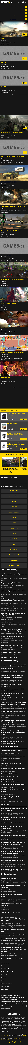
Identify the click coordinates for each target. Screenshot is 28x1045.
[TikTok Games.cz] (18, 1042)
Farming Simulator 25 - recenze (11, 763)
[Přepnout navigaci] (21, 2)
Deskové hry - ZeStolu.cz (12, 959)
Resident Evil (14, 549)
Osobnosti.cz (13, 999)
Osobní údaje (19, 1034)
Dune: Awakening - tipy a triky (11, 655)
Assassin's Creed (14, 490)
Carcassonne (5, 963)
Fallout (14, 517)
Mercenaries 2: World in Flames (12, 156)
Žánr (13, 10)
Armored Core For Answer (10, 230)
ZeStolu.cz (4, 999)
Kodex (24, 1034)
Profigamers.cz (21, 997)
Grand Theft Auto (14, 496)
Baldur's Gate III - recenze (9, 776)
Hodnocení (13, 19)
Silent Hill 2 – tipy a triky (9, 657)
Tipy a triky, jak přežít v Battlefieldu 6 (13, 583)
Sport (15, 995)
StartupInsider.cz (6, 1008)
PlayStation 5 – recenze (8, 878)
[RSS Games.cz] (21, 1042)
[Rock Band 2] (14, 369)
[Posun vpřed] (25, 461)
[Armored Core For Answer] (14, 221)
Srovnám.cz (22, 1006)
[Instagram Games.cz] (12, 1042)
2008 (13, 13)
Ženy (19, 995)
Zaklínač (14, 506)
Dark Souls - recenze (8, 794)
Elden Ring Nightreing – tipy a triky (12, 645)
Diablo (14, 533)
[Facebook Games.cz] (7, 1042)
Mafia (14, 501)
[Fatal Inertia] (14, 246)
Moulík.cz (5, 1004)
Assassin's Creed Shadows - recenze (13, 756)
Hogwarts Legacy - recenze (10, 766)
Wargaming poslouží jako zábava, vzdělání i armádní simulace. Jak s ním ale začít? (13, 949)
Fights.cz (12, 1004)
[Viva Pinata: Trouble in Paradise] (14, 270)
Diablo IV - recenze (7, 779)
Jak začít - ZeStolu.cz (10, 913)
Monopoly (4, 975)
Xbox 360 (13, 6)
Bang (3, 966)
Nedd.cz (24, 1001)
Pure (2, 38)
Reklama (3, 1034)
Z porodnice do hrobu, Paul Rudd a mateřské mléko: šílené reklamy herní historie (13, 726)
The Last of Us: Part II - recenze (11, 753)
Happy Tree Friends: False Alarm (12, 352)
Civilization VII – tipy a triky (10, 606)
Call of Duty (14, 528)
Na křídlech (5, 989)
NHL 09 (3, 62)
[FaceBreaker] (14, 319)
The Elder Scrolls (14, 512)
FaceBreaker (5, 328)
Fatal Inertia (6, 255)
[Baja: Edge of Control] (14, 173)
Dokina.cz (19, 1004)
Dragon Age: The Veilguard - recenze (13, 784)
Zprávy (10, 995)
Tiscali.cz (4, 995)
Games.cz (12, 997)
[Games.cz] (6, 2)
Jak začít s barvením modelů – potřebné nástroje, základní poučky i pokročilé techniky (13, 925)
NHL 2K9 (4, 87)
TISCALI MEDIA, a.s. (17, 1038)
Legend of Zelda (14, 565)
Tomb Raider (14, 538)
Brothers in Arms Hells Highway (13, 132)
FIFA (14, 544)
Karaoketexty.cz (6, 1001)
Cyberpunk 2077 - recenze (9, 774)
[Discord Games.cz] (15, 1042)
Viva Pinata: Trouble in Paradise (12, 279)
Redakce (8, 1034)
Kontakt (3, 1035)
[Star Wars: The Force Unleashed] (14, 197)
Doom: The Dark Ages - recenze (11, 801)
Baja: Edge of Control (9, 182)
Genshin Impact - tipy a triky (10, 622)
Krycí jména (5, 986)
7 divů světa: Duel (7, 972)
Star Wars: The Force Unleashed (13, 206)
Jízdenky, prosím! (6, 983)
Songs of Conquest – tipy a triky (11, 633)
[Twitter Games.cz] (10, 1042)
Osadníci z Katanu (7, 969)
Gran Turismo (14, 560)
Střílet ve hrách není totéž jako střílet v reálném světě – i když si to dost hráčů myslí (13, 732)
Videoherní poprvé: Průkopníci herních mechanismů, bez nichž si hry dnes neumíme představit (13, 666)
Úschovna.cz (16, 1001)
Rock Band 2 (5, 378)
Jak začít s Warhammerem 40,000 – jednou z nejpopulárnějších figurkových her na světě (14, 918)
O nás (7, 1035)
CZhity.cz (4, 1006)
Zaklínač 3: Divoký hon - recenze (11, 750)
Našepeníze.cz (12, 1006)
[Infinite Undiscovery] (14, 294)
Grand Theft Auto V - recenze (10, 782)
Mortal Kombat (14, 555)
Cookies (13, 1034)
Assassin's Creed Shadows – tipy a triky (14, 603)
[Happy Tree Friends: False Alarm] (14, 343)
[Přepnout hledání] (18, 2)
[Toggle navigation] (25, 2)
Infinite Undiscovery (8, 303)
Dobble (3, 978)
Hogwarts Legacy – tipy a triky (11, 652)
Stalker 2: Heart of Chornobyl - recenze (13, 768)
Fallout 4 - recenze (7, 787)
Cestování (4, 997)
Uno (2, 981)
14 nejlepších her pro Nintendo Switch (13, 835)
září (13, 16)
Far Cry (14, 522)
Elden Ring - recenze (8, 771)
